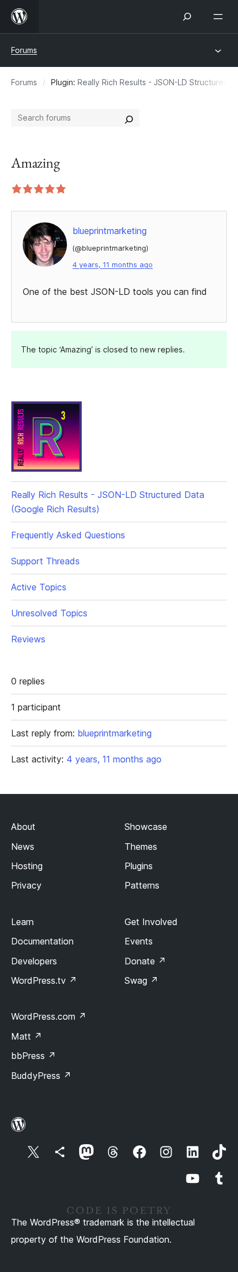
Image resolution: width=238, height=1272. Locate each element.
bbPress (33, 1055)
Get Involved (151, 921)
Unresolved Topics (49, 613)
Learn (22, 921)
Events (139, 941)
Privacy (26, 885)
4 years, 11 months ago (113, 265)
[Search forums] (128, 118)
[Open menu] (220, 16)
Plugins (139, 865)
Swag (141, 980)
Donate (145, 961)
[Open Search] (187, 16)
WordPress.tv (44, 980)
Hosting (27, 865)
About (23, 826)
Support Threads (45, 561)
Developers (34, 961)
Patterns (142, 885)
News (22, 846)
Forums (24, 50)
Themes (141, 846)
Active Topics (38, 587)
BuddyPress (41, 1075)
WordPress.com (48, 1016)
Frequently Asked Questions (68, 535)
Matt (26, 1036)
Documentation (42, 941)
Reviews (28, 639)
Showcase (146, 826)
